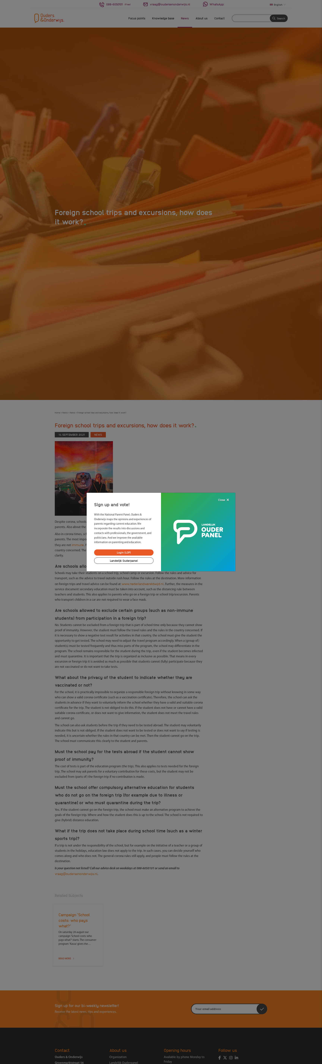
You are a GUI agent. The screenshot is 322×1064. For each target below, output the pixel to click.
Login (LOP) (124, 552)
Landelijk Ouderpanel (124, 560)
